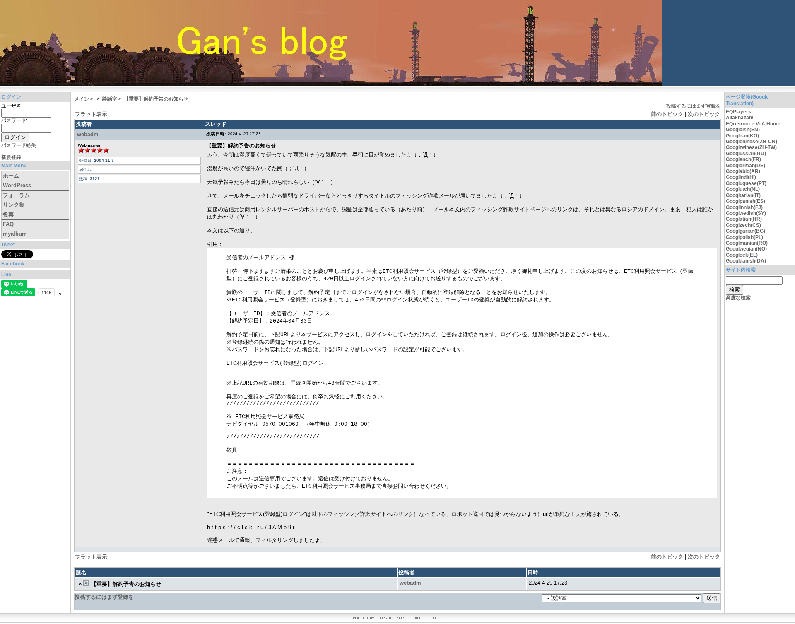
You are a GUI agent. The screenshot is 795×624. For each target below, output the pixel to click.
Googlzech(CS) (743, 225)
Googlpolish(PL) (744, 237)
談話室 (109, 99)
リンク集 (13, 205)
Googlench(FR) (743, 159)
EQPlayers (738, 112)
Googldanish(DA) (746, 261)
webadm (88, 134)
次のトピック (704, 114)
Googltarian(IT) (743, 195)
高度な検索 (738, 298)
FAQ (8, 224)
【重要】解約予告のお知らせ (156, 99)
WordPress (17, 185)
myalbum (15, 234)
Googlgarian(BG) (745, 231)
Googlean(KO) (742, 136)
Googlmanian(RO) (747, 243)
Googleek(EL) (742, 255)
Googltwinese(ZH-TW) (751, 147)
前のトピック (667, 114)
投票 (8, 215)
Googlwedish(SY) (746, 213)
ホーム (11, 176)
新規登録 (11, 157)
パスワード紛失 (18, 145)
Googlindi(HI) (741, 177)
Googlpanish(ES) (745, 201)
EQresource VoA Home (753, 124)
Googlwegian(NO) (746, 249)
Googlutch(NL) (743, 189)
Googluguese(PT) (746, 183)
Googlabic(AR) (743, 171)
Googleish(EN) (743, 130)
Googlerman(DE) (745, 166)
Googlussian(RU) (746, 154)
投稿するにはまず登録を (693, 106)
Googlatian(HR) (744, 219)
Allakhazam (740, 117)
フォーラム (16, 195)
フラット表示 (91, 114)
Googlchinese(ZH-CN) (751, 142)
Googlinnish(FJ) (744, 207)
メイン (81, 99)
